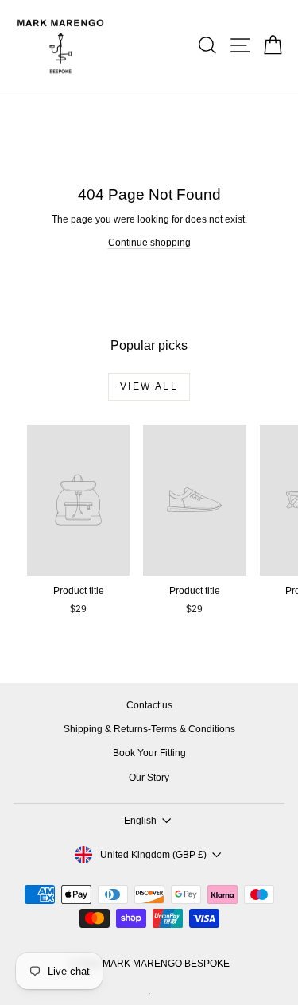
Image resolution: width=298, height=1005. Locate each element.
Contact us (149, 705)
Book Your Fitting (149, 753)
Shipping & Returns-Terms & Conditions (149, 729)
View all (149, 386)
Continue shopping (149, 242)
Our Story (149, 777)
